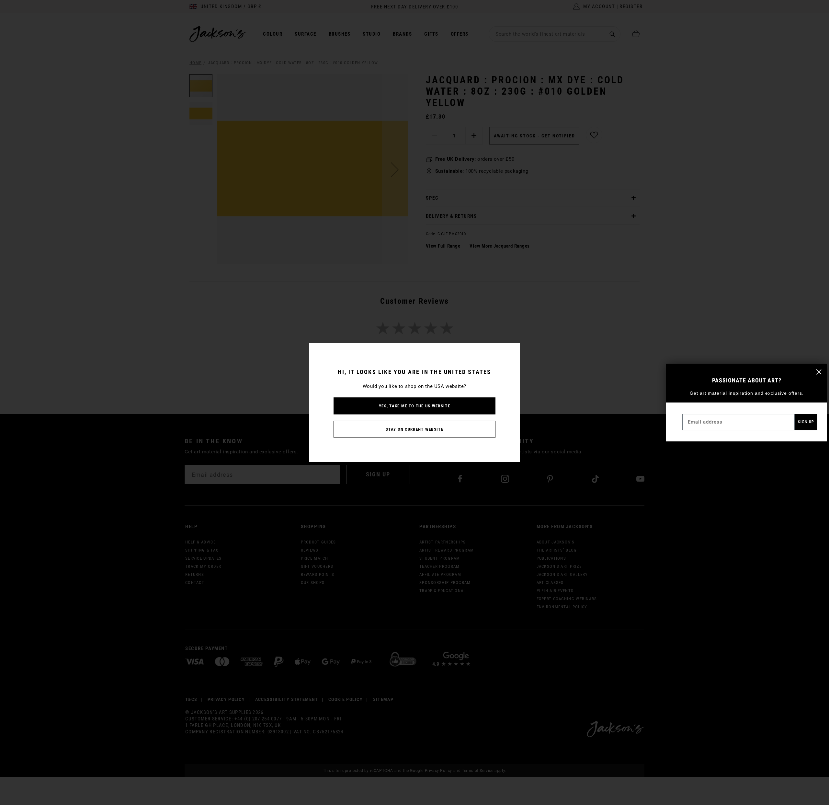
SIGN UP (806, 421)
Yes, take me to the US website (414, 405)
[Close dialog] (818, 372)
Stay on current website (414, 429)
